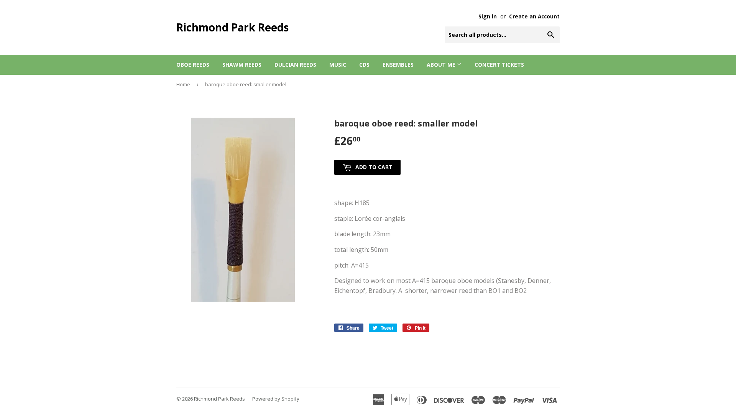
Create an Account (534, 16)
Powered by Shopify (275, 398)
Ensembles (398, 64)
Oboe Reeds (192, 64)
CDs (364, 64)
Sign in (487, 16)
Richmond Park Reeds (232, 27)
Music (337, 64)
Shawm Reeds (241, 64)
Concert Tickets (499, 64)
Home (183, 84)
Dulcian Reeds (295, 64)
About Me (442, 64)
